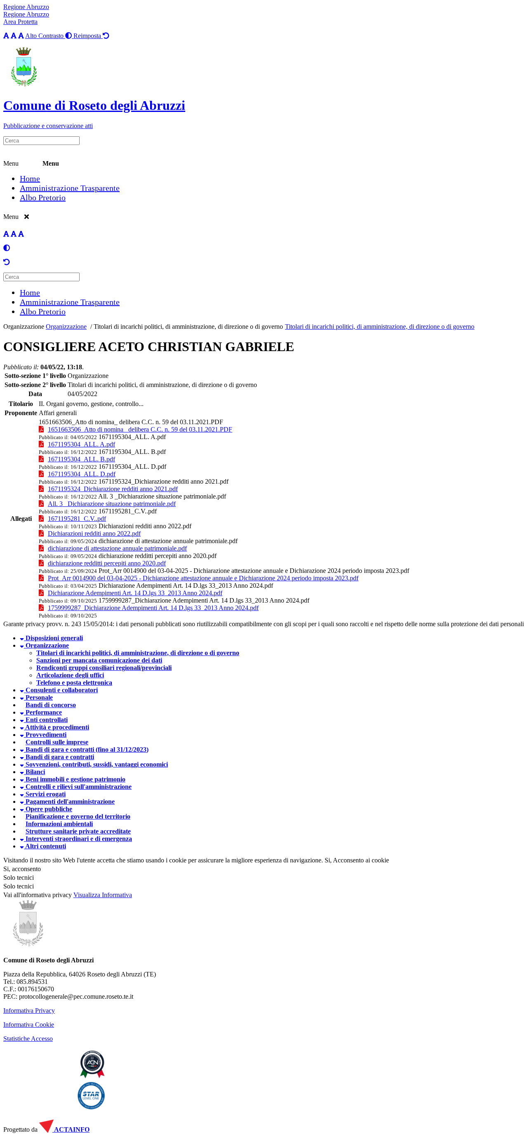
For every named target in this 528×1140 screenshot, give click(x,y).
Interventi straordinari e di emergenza (78, 838)
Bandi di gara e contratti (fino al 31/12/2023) (86, 749)
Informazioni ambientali (59, 823)
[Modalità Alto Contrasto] (6, 248)
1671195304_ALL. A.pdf (132, 436)
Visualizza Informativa (102, 894)
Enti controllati (46, 719)
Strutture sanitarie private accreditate (78, 831)
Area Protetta (20, 21)
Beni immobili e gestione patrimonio (74, 779)
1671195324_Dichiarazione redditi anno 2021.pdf (164, 481)
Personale (38, 697)
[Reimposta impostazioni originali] (6, 262)
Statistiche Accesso (28, 1038)
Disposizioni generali (53, 637)
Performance (43, 712)
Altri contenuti (45, 846)
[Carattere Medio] (13, 35)
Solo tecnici (18, 886)
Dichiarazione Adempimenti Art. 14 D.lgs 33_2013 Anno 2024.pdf (186, 585)
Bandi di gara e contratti (59, 756)
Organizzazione (23, 326)
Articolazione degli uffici (70, 675)
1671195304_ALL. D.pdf (132, 466)
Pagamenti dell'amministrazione (69, 801)
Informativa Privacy (29, 1010)
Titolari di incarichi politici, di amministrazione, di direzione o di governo (188, 326)
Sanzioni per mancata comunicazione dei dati (99, 660)
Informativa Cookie (28, 1024)
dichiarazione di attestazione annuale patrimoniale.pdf (168, 540)
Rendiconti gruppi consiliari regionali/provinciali (104, 667)
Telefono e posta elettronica (74, 682)
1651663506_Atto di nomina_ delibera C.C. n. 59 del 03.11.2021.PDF (131, 421)
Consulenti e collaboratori (61, 690)
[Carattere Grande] (21, 35)
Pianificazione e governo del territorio (78, 816)
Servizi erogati (45, 794)
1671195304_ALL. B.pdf (132, 451)
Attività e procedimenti (56, 727)
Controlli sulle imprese (57, 742)
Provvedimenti (45, 734)
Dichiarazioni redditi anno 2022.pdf (145, 526)
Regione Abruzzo (26, 6)
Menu (11, 163)
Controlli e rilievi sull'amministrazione (78, 786)
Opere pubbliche (48, 808)
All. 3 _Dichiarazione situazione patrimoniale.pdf (162, 496)
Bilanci (34, 771)
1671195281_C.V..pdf (128, 511)
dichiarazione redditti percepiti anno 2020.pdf (158, 555)
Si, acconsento (22, 868)
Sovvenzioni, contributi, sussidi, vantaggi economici (96, 764)
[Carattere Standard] (6, 35)
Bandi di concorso (51, 704)
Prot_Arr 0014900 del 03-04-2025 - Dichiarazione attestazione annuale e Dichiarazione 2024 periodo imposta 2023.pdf (254, 570)
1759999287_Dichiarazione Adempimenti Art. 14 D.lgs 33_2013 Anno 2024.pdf (204, 600)
